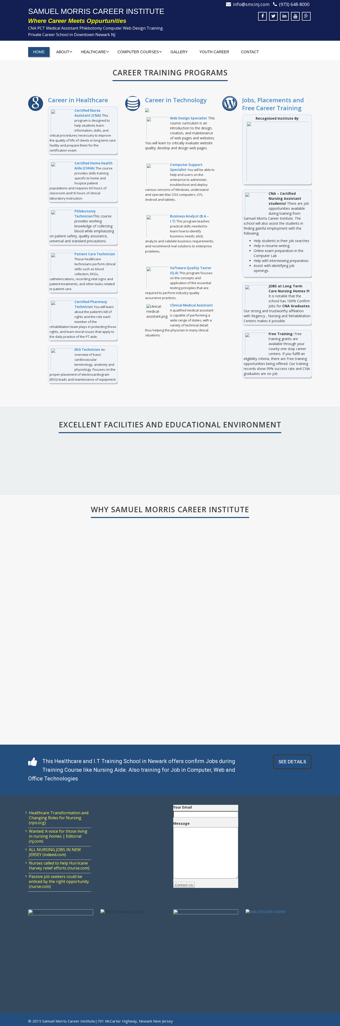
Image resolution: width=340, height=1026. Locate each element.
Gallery (179, 52)
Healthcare (93, 52)
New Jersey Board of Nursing (68, 657)
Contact (250, 52)
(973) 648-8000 (294, 4)
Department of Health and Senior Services (74, 650)
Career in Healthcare (78, 100)
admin (57, 671)
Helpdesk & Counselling (108, 459)
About (62, 52)
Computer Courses (138, 52)
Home (39, 52)
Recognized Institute (254, 459)
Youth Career (214, 52)
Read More (60, 662)
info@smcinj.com (251, 4)
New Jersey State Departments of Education (75, 647)
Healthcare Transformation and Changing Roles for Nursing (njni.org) (58, 817)
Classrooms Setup (36, 459)
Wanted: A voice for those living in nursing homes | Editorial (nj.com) (58, 836)
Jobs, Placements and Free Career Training (273, 104)
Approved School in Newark (71, 615)
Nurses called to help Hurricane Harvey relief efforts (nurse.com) (59, 865)
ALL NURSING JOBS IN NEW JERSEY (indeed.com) (55, 852)
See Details (292, 761)
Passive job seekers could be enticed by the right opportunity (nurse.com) (59, 881)
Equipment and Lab (181, 459)
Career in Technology (176, 100)
